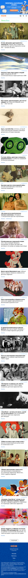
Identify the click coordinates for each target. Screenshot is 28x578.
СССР (2, 155)
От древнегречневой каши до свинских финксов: (13, 329)
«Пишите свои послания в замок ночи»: (12, 472)
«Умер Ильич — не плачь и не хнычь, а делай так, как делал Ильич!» (13, 414)
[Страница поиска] (23, 15)
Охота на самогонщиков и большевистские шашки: (13, 357)
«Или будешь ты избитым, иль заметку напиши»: (12, 385)
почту (2, 571)
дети (2, 353)
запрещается (13, 568)
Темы (14, 558)
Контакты (14, 556)
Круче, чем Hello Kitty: (13, 130)
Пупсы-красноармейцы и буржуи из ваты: (13, 301)
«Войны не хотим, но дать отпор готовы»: (13, 443)
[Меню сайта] (26, 15)
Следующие (14, 540)
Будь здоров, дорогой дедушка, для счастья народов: (13, 102)
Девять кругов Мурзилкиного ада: (13, 273)
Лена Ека (3, 49)
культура (3, 41)
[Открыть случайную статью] (20, 16)
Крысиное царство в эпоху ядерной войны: (13, 187)
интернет (3, 526)
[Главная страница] (3, 16)
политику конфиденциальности (20, 573)
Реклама (14, 553)
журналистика (4, 70)
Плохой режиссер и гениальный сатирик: (14, 244)
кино (2, 183)
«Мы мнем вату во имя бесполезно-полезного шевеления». (12, 215)
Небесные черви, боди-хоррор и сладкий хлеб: (13, 74)
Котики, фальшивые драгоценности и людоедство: (13, 45)
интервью (3, 211)
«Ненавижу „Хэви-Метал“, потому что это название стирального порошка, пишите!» (14, 501)
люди (2, 98)
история (3, 127)
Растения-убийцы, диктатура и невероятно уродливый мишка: (13, 159)
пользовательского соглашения (7, 573)
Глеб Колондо (9, 218)
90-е (2, 467)
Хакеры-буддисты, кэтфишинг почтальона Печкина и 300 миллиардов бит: (13, 531)
